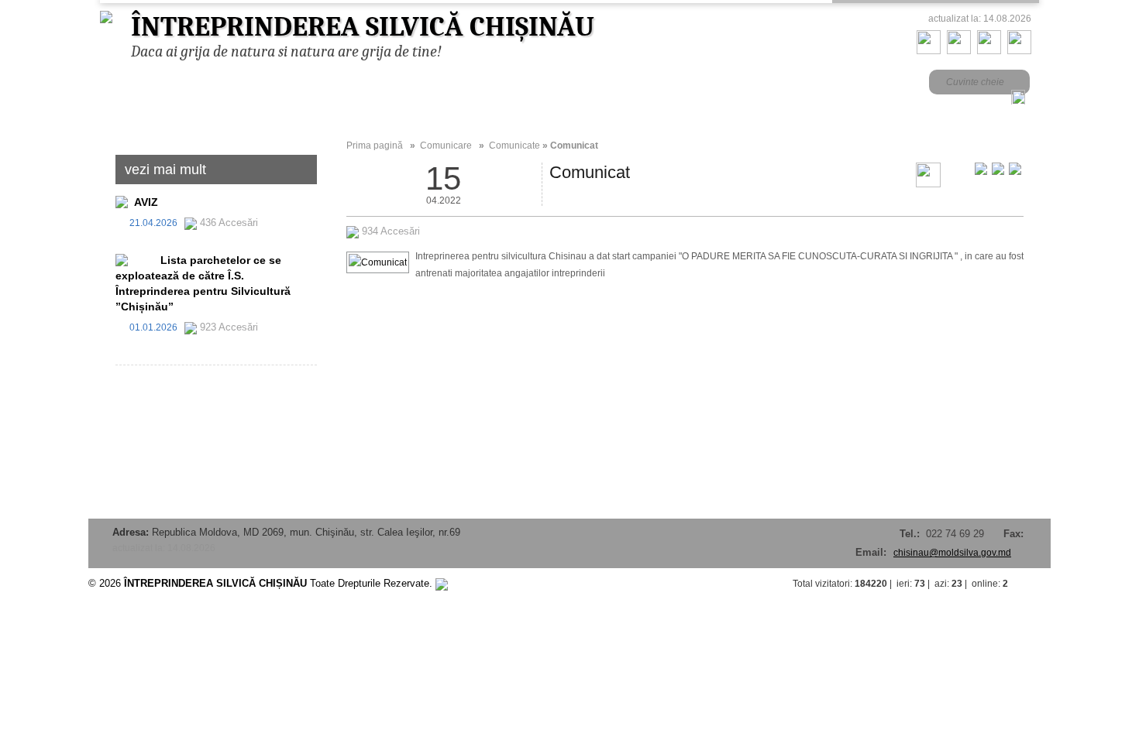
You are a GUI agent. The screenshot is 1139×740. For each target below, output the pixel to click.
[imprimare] (928, 184)
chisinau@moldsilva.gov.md (952, 552)
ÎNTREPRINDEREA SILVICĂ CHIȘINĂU (362, 27)
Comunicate (514, 145)
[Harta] (989, 51)
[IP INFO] (441, 583)
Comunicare (446, 145)
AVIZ (146, 202)
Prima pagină (374, 145)
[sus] (1035, 583)
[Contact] (959, 51)
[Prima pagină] (929, 51)
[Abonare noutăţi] (1019, 51)
